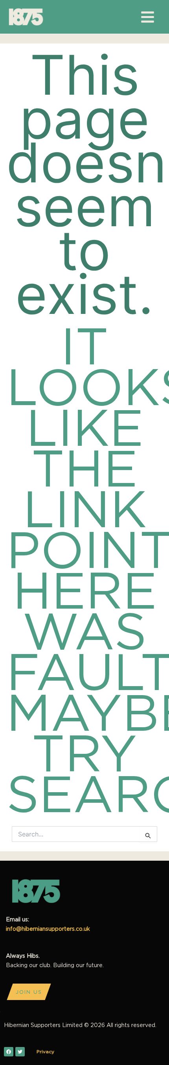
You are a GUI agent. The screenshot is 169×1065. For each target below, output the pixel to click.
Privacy (45, 1051)
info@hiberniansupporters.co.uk (48, 929)
